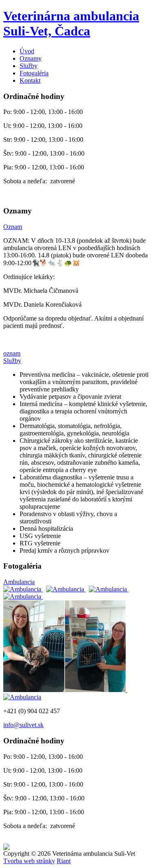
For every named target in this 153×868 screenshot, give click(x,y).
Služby (29, 65)
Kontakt (30, 80)
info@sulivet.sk (23, 724)
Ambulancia (19, 581)
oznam (11, 353)
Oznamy (31, 58)
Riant (64, 860)
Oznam (12, 226)
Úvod (27, 51)
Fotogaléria (34, 73)
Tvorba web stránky (29, 860)
